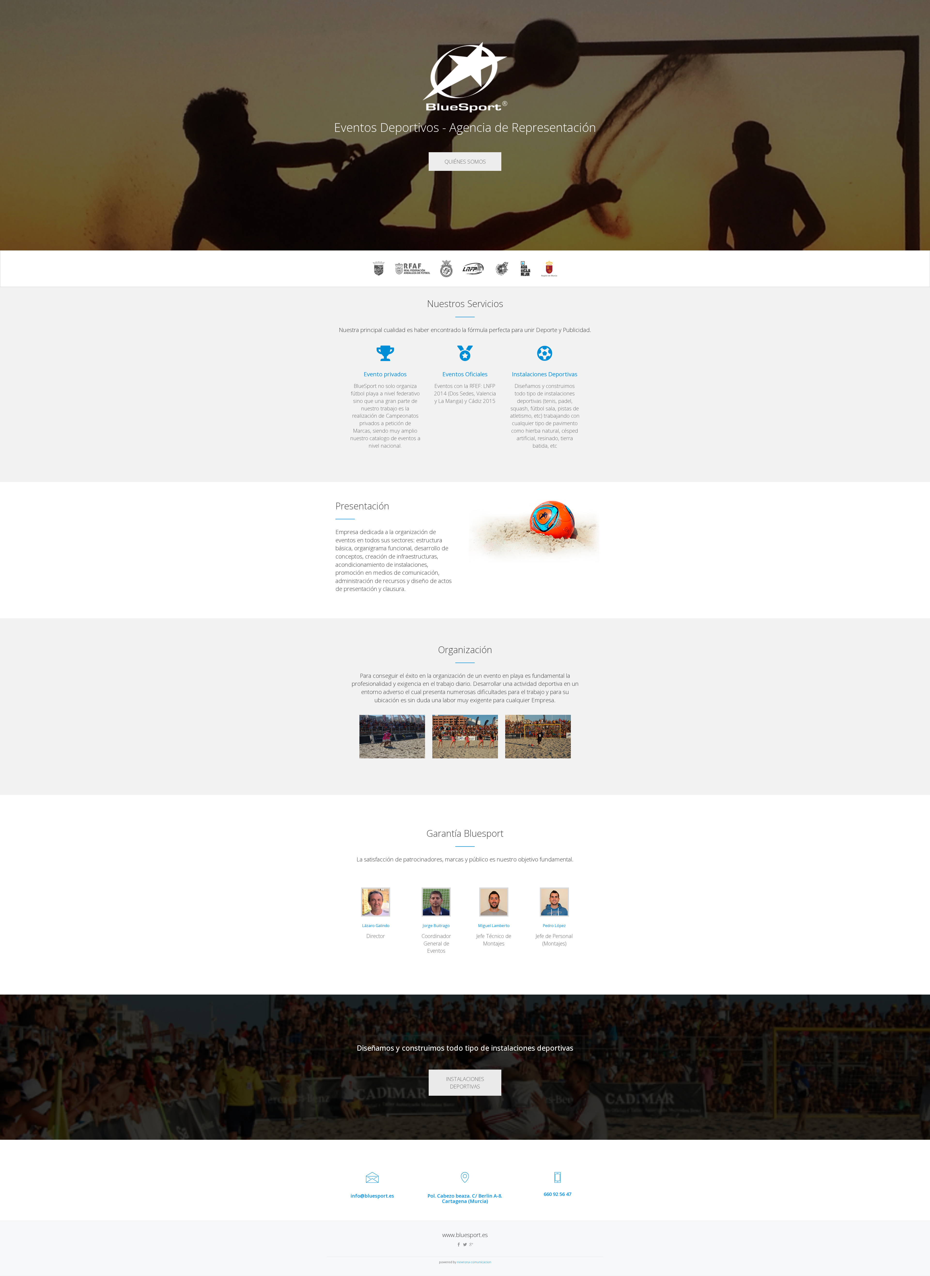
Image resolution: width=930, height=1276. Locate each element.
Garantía (371, 4)
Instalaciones (552, 4)
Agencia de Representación (410, 4)
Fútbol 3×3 (523, 4)
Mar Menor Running (460, 4)
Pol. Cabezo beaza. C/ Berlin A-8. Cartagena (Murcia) (464, 1198)
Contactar (580, 4)
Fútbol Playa (496, 4)
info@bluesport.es (372, 1196)
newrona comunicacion (474, 1262)
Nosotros (349, 4)
